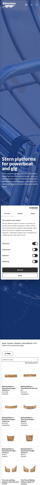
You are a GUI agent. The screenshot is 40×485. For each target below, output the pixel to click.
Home (4, 343)
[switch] (35, 249)
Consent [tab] (7, 213)
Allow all (20, 270)
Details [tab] (20, 213)
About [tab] (33, 213)
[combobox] (20, 359)
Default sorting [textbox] (8, 359)
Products (10, 343)
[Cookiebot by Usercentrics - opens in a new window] (29, 208)
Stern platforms (27, 343)
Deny (20, 275)
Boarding (18, 343)
